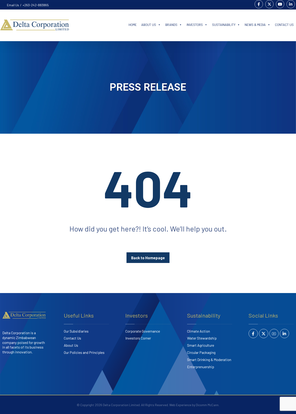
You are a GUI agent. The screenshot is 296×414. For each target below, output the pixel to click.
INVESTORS (195, 25)
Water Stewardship (202, 338)
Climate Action (198, 331)
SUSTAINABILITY (223, 25)
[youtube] (274, 333)
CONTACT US (284, 25)
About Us (71, 345)
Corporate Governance (142, 331)
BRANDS (171, 25)
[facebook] (253, 333)
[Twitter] (269, 4)
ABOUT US (148, 25)
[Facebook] (259, 4)
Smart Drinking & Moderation (209, 359)
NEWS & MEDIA (255, 25)
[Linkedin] (291, 4)
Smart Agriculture (200, 345)
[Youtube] (280, 4)
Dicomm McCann (207, 405)
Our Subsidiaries (76, 331)
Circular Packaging (201, 352)
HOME (133, 25)
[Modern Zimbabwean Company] (48, 24)
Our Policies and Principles (84, 352)
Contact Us (72, 338)
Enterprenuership (200, 367)
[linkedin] (284, 333)
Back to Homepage (148, 257)
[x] (263, 333)
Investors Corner (138, 338)
